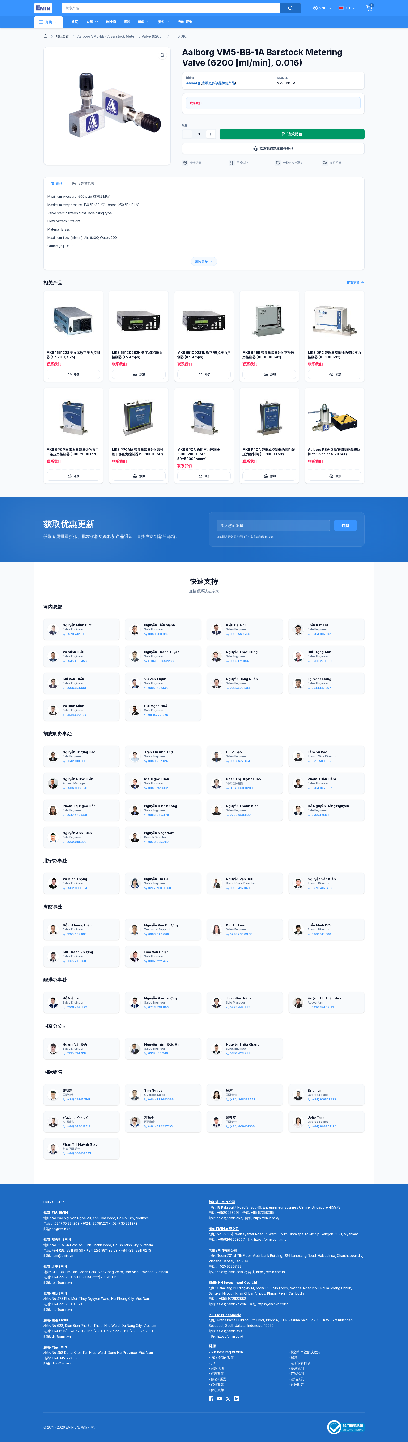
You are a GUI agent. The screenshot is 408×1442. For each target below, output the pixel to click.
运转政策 (297, 1379)
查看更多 (353, 283)
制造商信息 (86, 183)
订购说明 (297, 1374)
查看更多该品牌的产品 (218, 83)
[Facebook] (211, 1398)
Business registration (227, 1352)
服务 (161, 22)
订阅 (345, 525)
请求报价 (294, 134)
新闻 (141, 22)
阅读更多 (201, 261)
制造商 (111, 22)
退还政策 (297, 1384)
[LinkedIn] (236, 1398)
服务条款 (253, 537)
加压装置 (62, 36)
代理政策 (217, 1374)
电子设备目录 (300, 1363)
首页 (74, 22)
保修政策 (217, 1384)
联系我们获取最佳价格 (277, 148)
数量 (185, 125)
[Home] (45, 36)
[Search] (290, 8)
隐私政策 (267, 537)
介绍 (89, 22)
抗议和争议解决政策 (305, 1352)
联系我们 (297, 1368)
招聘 (127, 22)
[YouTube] (219, 1398)
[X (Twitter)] (228, 1398)
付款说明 (217, 1368)
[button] (107, 106)
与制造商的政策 (222, 1357)
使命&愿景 (218, 1379)
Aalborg (193, 83)
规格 (59, 183)
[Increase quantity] (210, 134)
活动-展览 (185, 22)
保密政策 (217, 1390)
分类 (48, 22)
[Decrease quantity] (187, 134)
